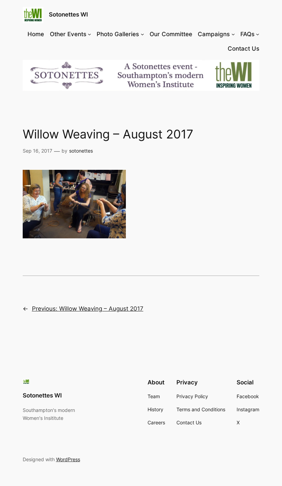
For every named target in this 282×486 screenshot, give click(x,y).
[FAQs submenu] (257, 34)
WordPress (68, 459)
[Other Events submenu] (89, 34)
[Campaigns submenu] (233, 34)
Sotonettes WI (68, 14)
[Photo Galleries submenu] (142, 34)
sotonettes (81, 151)
